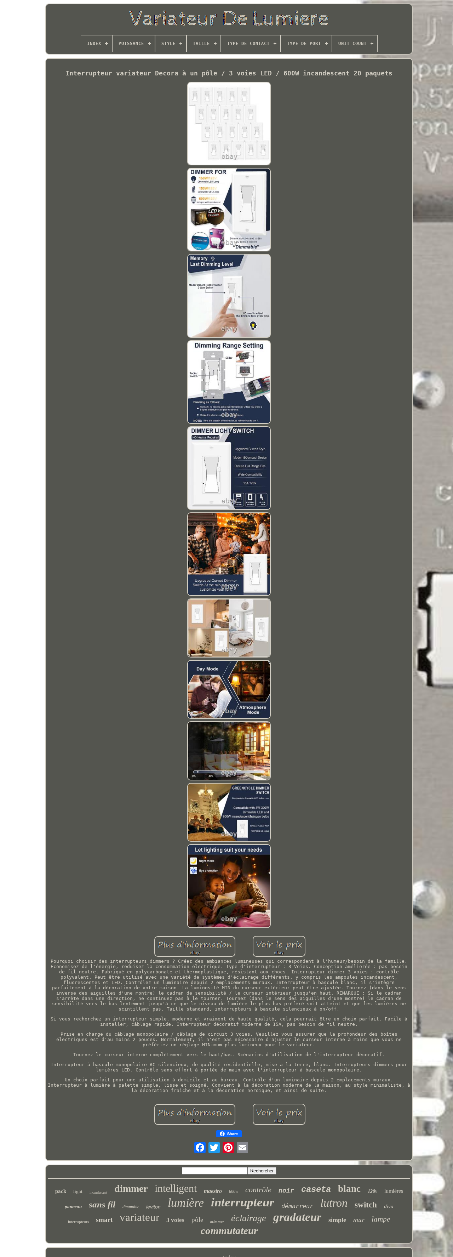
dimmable (130, 1206)
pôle (197, 1219)
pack (60, 1191)
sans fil (102, 1204)
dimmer (131, 1188)
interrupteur (242, 1202)
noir (286, 1190)
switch (366, 1204)
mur (359, 1219)
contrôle (258, 1189)
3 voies (175, 1220)
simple (337, 1219)
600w (233, 1191)
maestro (213, 1191)
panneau (73, 1206)
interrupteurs (78, 1221)
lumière (186, 1202)
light (77, 1191)
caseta (316, 1189)
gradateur (297, 1217)
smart (104, 1219)
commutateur (229, 1230)
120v (372, 1191)
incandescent (98, 1192)
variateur (139, 1217)
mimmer (217, 1221)
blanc (349, 1188)
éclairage (248, 1218)
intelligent (176, 1188)
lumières (393, 1191)
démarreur (297, 1206)
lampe (381, 1219)
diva (389, 1206)
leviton (153, 1207)
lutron (334, 1202)
